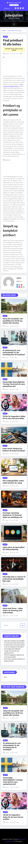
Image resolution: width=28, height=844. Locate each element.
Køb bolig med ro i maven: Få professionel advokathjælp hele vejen (14, 579)
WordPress (22, 839)
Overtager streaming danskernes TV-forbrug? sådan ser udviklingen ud (12, 515)
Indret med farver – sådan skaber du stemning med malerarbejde (13, 610)
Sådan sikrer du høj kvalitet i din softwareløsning (14, 548)
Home (4, 30)
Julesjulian (14, 15)
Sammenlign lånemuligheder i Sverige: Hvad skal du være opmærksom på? (14, 384)
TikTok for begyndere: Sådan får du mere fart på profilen (14, 417)
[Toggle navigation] (14, 24)
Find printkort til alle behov (14, 30)
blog (5, 677)
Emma (7, 326)
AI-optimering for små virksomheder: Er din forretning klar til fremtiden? (14, 352)
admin (7, 53)
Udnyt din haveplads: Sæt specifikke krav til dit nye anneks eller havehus (13, 321)
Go (22, 625)
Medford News (10, 841)
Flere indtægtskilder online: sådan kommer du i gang (13, 482)
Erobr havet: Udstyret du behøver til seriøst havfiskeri (14, 449)
